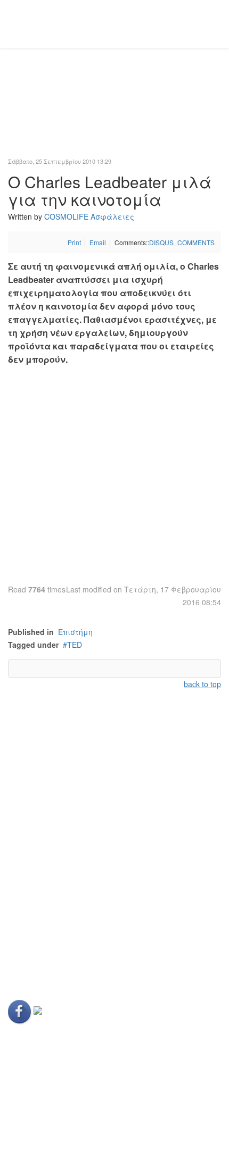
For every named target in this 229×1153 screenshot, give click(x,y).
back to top (202, 684)
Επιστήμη (75, 631)
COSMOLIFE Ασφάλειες (89, 216)
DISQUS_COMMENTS (182, 242)
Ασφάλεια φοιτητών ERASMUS (66, 912)
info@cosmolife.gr (63, 1112)
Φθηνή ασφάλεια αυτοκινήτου (65, 804)
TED (74, 644)
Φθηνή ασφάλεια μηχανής (59, 930)
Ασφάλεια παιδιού (43, 822)
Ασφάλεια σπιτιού (43, 858)
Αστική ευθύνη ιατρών (48, 840)
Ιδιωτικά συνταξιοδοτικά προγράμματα (82, 948)
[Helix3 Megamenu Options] (216, 23)
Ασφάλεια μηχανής (46, 876)
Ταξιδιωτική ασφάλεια (52, 894)
